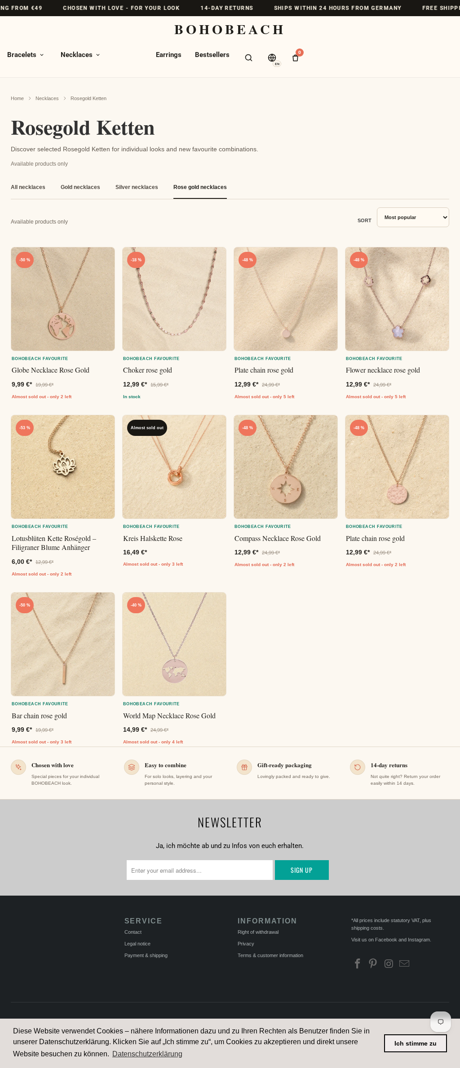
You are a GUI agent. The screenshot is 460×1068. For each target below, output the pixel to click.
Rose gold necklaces (200, 187)
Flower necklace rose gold (383, 369)
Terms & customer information (270, 955)
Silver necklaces (136, 187)
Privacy (246, 943)
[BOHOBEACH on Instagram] (389, 964)
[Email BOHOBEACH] (404, 964)
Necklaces (77, 55)
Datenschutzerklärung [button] (147, 1054)
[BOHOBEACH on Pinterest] (373, 964)
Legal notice (137, 943)
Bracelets (21, 55)
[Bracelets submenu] (41, 55)
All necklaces (28, 187)
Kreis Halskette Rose (152, 538)
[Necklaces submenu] (98, 55)
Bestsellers (212, 55)
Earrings (168, 55)
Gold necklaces (80, 187)
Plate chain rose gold (263, 369)
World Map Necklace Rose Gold (169, 715)
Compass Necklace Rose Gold (277, 538)
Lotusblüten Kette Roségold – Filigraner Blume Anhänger (54, 542)
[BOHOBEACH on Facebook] (358, 964)
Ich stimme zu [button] (415, 1043)
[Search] (248, 57)
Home (17, 98)
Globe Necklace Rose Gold (50, 369)
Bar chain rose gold (39, 715)
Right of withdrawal (258, 932)
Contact (133, 932)
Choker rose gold (147, 369)
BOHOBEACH (230, 28)
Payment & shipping (146, 955)
